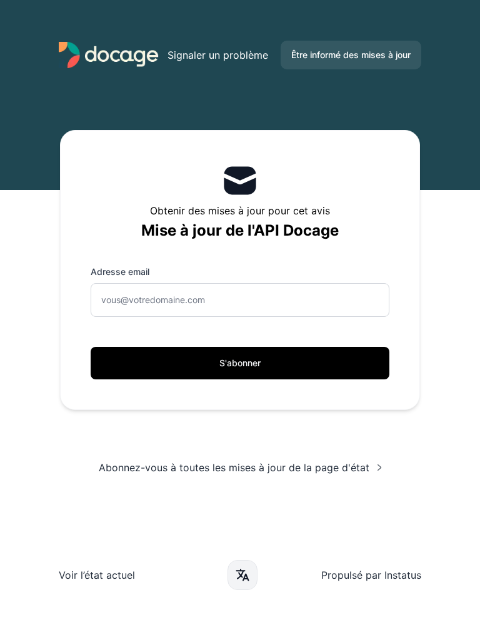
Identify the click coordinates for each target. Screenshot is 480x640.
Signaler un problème (218, 55)
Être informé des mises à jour (351, 54)
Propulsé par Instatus (371, 575)
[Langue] (243, 575)
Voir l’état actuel (97, 575)
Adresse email (120, 271)
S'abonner (240, 363)
